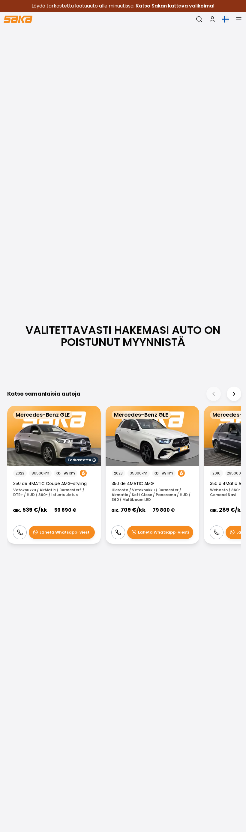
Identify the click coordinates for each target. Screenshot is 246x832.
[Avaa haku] (199, 19)
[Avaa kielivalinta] (225, 19)
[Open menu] (238, 19)
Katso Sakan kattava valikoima (174, 5)
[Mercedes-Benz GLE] (54, 475)
